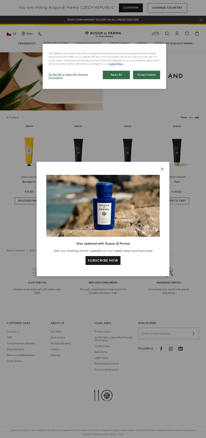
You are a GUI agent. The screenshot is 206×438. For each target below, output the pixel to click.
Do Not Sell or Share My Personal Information (68, 76)
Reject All (116, 74)
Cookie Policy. (115, 63)
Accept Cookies (146, 74)
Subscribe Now (103, 260)
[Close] (162, 169)
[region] (104, 66)
